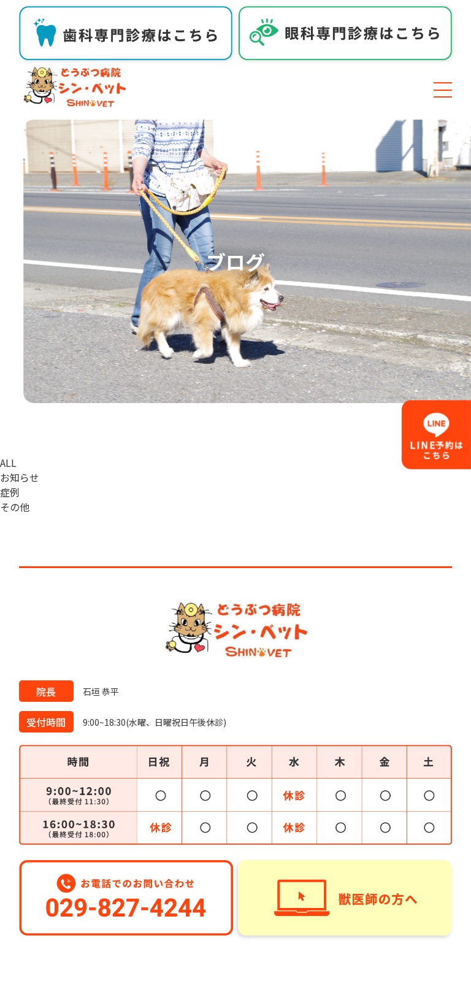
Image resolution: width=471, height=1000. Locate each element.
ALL (8, 462)
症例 (10, 492)
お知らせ (19, 477)
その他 (14, 506)
